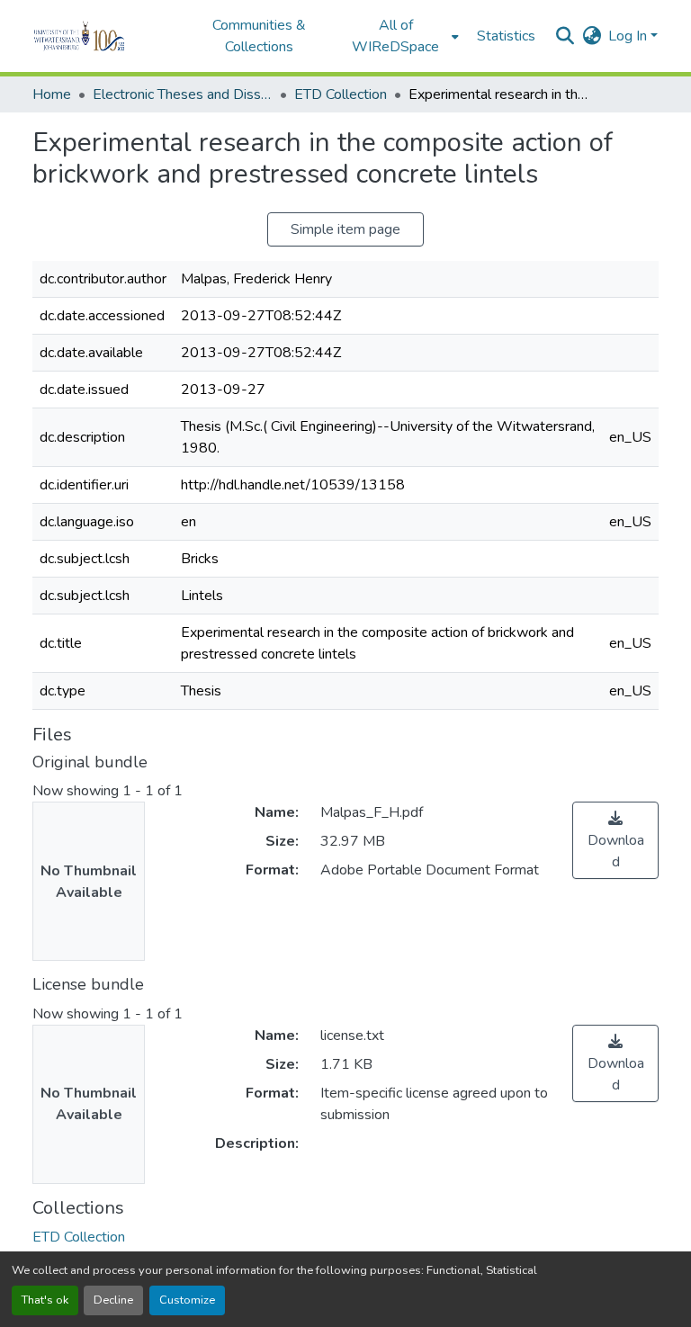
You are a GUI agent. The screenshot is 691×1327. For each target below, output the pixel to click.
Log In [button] (629, 36)
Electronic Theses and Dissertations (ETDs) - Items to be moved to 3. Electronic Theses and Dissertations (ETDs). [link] (183, 94)
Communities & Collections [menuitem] (259, 36)
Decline (113, 1300)
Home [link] (51, 94)
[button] (103, 36)
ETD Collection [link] (340, 94)
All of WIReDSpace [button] (395, 36)
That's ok (45, 1300)
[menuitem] (401, 36)
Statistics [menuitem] (506, 36)
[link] (615, 840)
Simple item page (345, 229)
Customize (187, 1300)
